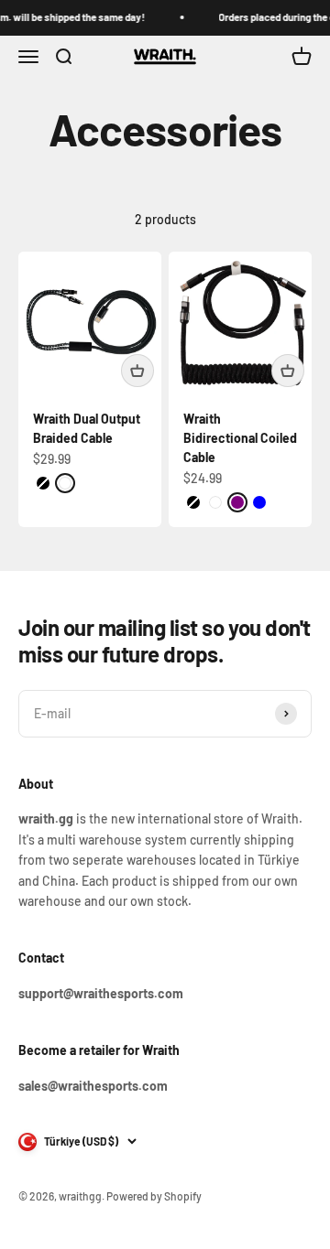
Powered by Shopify (154, 1196)
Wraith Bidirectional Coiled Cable (240, 438)
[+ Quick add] (137, 370)
